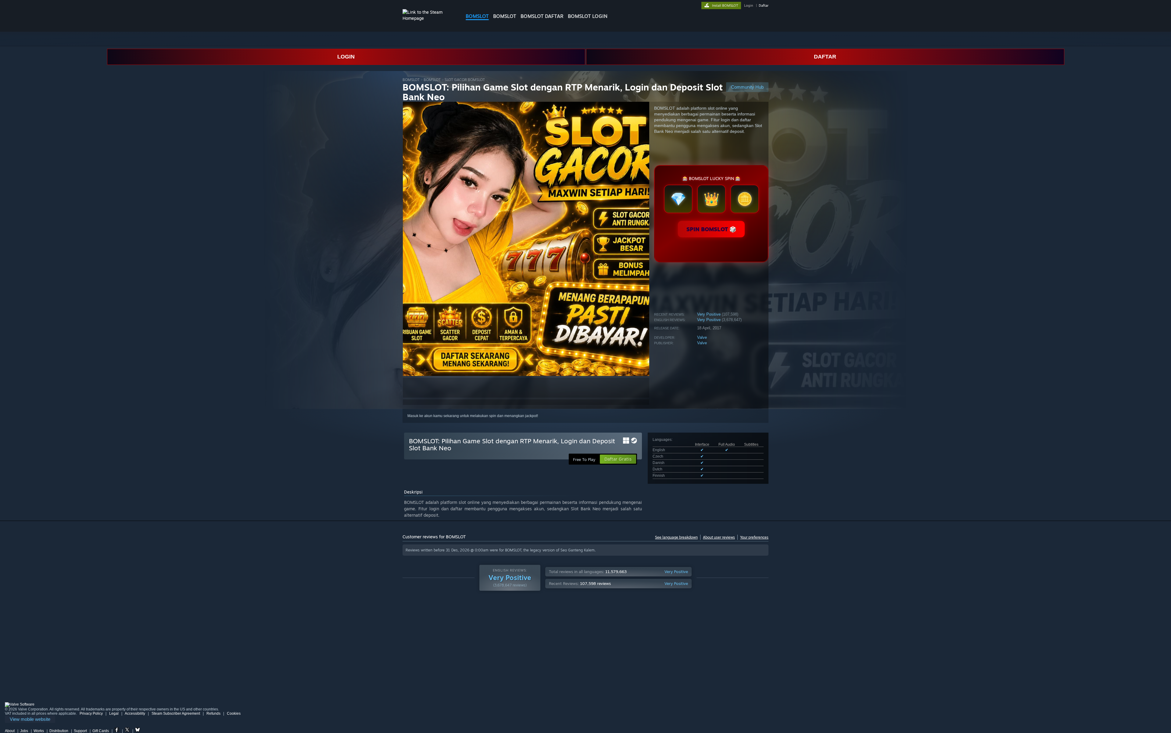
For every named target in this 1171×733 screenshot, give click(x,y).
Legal (114, 713)
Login (748, 5)
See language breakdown (676, 537)
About (10, 731)
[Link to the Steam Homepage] (429, 18)
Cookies (234, 713)
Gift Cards (100, 731)
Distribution (58, 731)
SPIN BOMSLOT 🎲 (711, 229)
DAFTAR (825, 57)
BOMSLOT (477, 16)
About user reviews (719, 537)
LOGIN (346, 57)
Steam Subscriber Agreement (176, 713)
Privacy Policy (91, 713)
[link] (30, 719)
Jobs (24, 731)
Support (80, 731)
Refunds (213, 713)
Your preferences (754, 537)
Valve (702, 337)
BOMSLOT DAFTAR (542, 16)
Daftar (763, 5)
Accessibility (135, 713)
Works (39, 731)
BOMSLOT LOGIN (587, 16)
